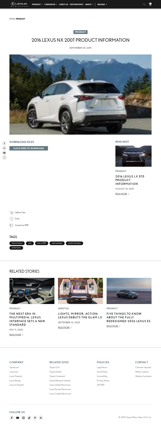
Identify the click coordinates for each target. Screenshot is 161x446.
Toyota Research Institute (60, 380)
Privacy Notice (103, 380)
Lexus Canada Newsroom (60, 393)
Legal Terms (102, 367)
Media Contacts (142, 371)
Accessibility (102, 376)
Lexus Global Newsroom (60, 385)
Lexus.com (13, 371)
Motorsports (76, 4)
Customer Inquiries (143, 367)
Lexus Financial (15, 376)
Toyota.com (14, 367)
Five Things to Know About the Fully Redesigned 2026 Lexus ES (129, 317)
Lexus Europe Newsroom (60, 389)
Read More (121, 194)
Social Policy (102, 371)
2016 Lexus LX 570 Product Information (129, 180)
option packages (57, 243)
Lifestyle (63, 4)
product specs (16, 247)
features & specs (17, 243)
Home (12, 19)
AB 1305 (100, 385)
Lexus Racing (14, 380)
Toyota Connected (57, 376)
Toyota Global (55, 371)
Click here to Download (28, 148)
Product (36, 4)
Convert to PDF (21, 225)
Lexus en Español (16, 385)
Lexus (29, 243)
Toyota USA (55, 367)
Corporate (49, 4)
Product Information (74, 243)
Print (17, 218)
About (88, 4)
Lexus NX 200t (41, 243)
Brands (101, 4)
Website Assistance (143, 376)
